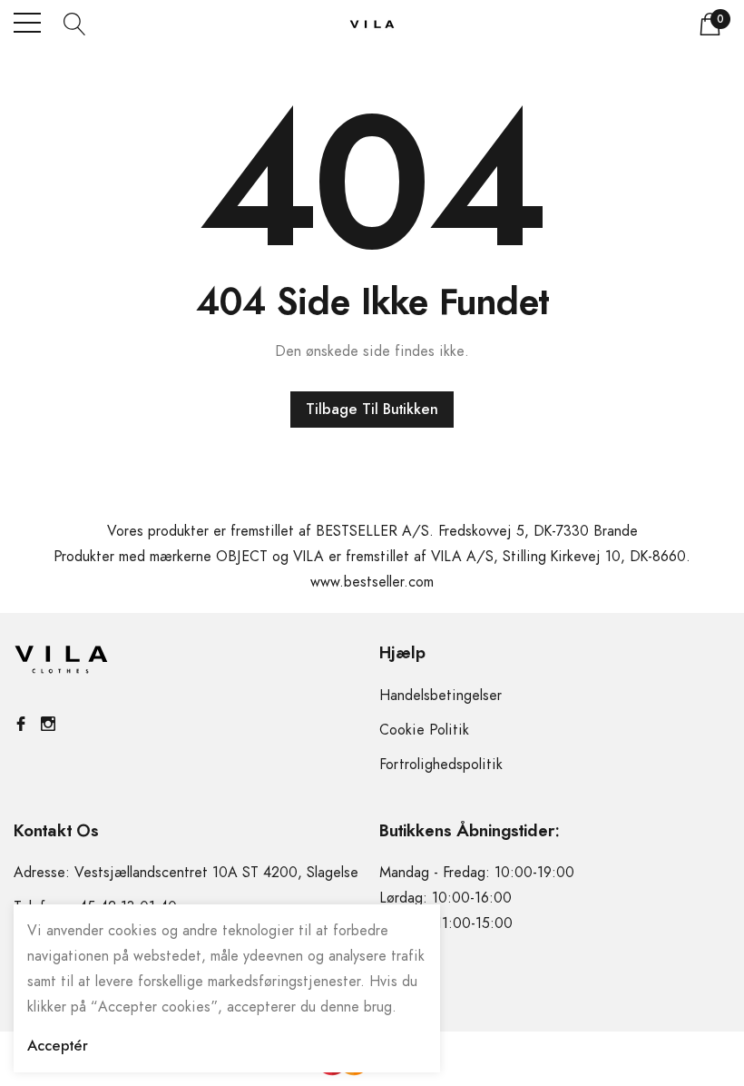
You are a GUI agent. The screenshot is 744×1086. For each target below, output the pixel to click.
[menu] (27, 22)
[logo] (372, 23)
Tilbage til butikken (372, 409)
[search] (75, 22)
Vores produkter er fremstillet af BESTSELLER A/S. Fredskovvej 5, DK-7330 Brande (372, 531)
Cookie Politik (424, 730)
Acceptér (57, 1046)
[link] (61, 664)
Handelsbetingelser (440, 695)
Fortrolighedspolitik (441, 764)
